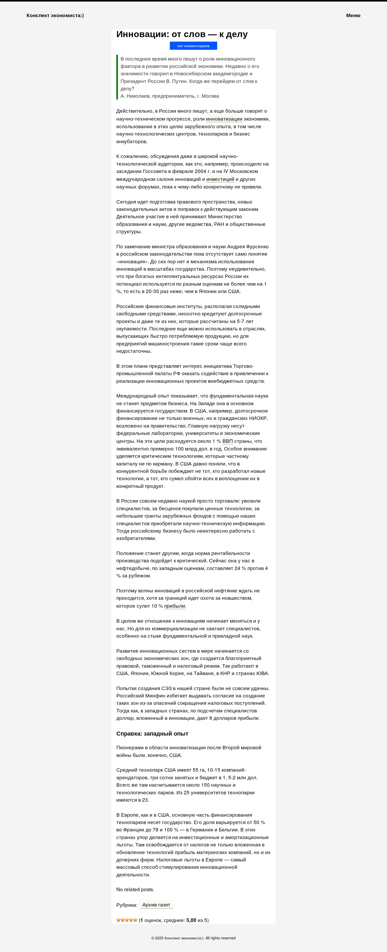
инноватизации (224, 118)
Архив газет (156, 904)
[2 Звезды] (123, 920)
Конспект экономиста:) (55, 15)
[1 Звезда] (118, 920)
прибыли (174, 605)
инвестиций (220, 178)
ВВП (227, 440)
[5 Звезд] (135, 920)
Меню (353, 15)
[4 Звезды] (131, 920)
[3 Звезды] (127, 920)
